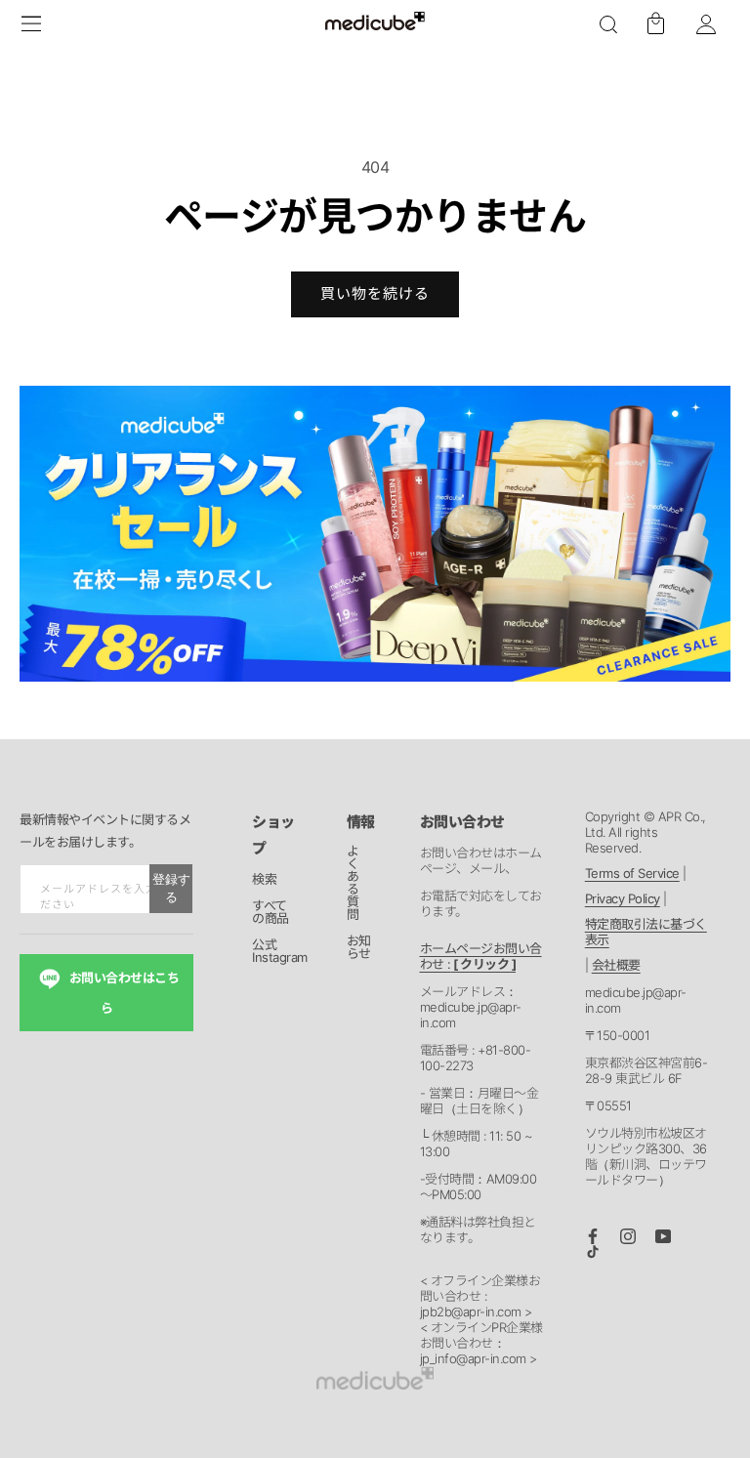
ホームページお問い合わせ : (481, 956)
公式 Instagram (280, 951)
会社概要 (616, 965)
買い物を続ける (375, 293)
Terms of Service (632, 873)
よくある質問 (353, 883)
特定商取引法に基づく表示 (646, 931)
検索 (264, 880)
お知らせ (359, 948)
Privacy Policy (622, 898)
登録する (171, 888)
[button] (608, 24)
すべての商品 (270, 912)
